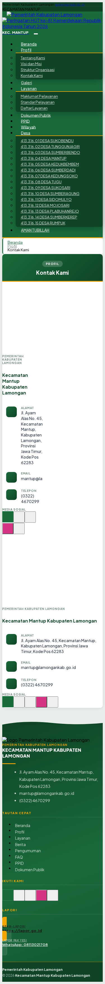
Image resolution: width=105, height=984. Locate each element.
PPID (25, 121)
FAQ (19, 857)
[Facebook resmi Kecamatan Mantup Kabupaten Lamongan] (30, 520)
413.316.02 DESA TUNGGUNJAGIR (50, 146)
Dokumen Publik (36, 115)
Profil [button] (26, 50)
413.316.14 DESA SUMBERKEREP (49, 217)
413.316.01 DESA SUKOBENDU (47, 140)
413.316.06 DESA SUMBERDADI (48, 170)
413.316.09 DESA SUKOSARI (45, 187)
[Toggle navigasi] (36, 33)
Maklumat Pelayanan (39, 96)
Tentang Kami (33, 57)
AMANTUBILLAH (35, 230)
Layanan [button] (29, 88)
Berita (20, 844)
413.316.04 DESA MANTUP (44, 158)
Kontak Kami (32, 75)
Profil (12, 246)
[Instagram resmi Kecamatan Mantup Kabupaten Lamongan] (7, 531)
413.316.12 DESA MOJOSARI (45, 205)
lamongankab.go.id (70, 4)
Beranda (29, 44)
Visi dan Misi (31, 63)
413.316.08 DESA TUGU (41, 181)
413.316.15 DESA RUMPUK (43, 222)
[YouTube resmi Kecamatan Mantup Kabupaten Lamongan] (19, 531)
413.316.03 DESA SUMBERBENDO (50, 152)
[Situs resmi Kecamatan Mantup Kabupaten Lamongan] (7, 520)
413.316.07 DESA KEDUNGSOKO (49, 175)
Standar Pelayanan (38, 102)
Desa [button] (26, 132)
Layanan (22, 838)
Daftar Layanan (34, 108)
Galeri (26, 82)
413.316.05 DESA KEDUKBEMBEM (50, 164)
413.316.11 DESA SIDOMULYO (46, 199)
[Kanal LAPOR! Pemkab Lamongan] (19, 520)
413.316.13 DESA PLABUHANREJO (50, 211)
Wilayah (28, 127)
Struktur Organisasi (38, 69)
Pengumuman (28, 850)
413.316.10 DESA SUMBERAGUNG (50, 193)
